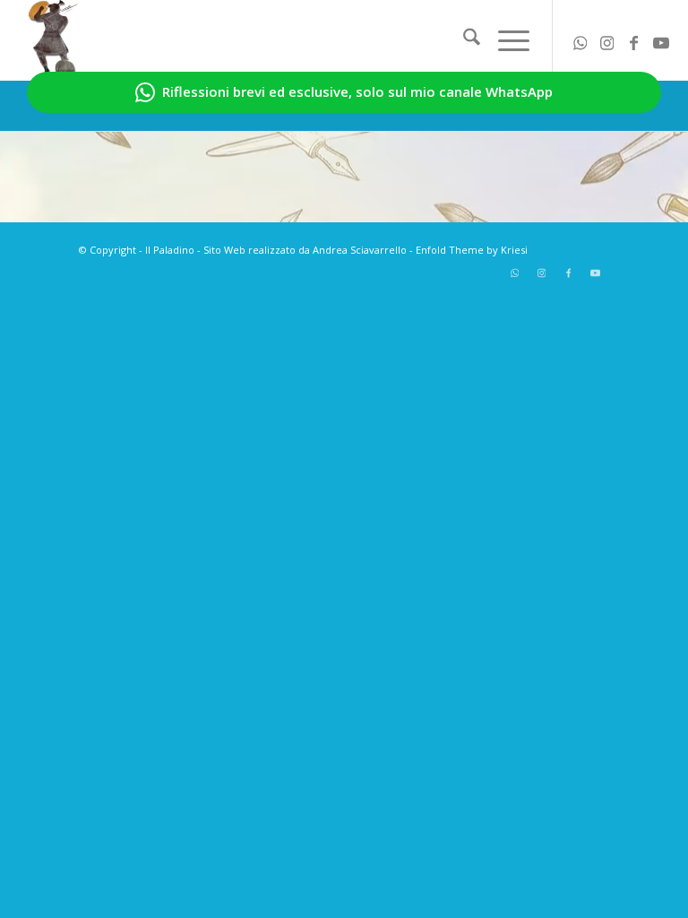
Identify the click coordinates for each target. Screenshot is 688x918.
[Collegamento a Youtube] (661, 40)
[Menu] (504, 40)
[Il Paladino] (53, 40)
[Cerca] (462, 40)
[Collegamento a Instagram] (607, 40)
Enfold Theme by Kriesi (472, 249)
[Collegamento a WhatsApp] (580, 40)
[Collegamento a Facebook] (634, 40)
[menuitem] (462, 40)
